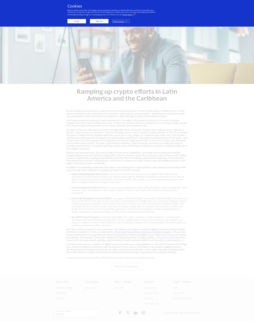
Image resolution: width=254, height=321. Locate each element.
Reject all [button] (99, 21)
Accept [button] (76, 21)
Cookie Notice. (127, 14)
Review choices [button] (118, 21)
